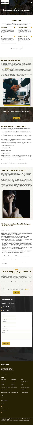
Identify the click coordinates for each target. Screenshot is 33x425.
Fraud (22, 384)
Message (3, 332)
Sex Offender (23, 390)
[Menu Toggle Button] (31, 2)
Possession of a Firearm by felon (5, 387)
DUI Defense (2, 384)
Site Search (6, 421)
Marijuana (2, 382)
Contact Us (16, 118)
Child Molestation (13, 381)
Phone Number (4, 321)
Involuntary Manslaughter (14, 392)
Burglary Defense (3, 381)
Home (11, 8)
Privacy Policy (2, 421)
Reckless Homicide (23, 389)
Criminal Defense (3, 379)
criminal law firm (7, 68)
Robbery (2, 390)
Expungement (13, 384)
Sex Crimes (12, 390)
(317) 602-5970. (27, 289)
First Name (3, 314)
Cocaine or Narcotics (4, 389)
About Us (2, 397)
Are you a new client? (5, 328)
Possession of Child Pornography (25, 387)
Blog (1, 398)
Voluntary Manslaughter (24, 392)
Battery (22, 379)
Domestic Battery (13, 382)
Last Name (3, 317)
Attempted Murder (13, 379)
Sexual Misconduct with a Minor (5, 392)
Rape (11, 389)
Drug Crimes (22, 382)
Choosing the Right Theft (24, 381)
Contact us (16, 292)
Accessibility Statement (4, 400)
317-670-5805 (6, 310)
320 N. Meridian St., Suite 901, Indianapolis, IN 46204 (5, 409)
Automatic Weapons (14, 387)
